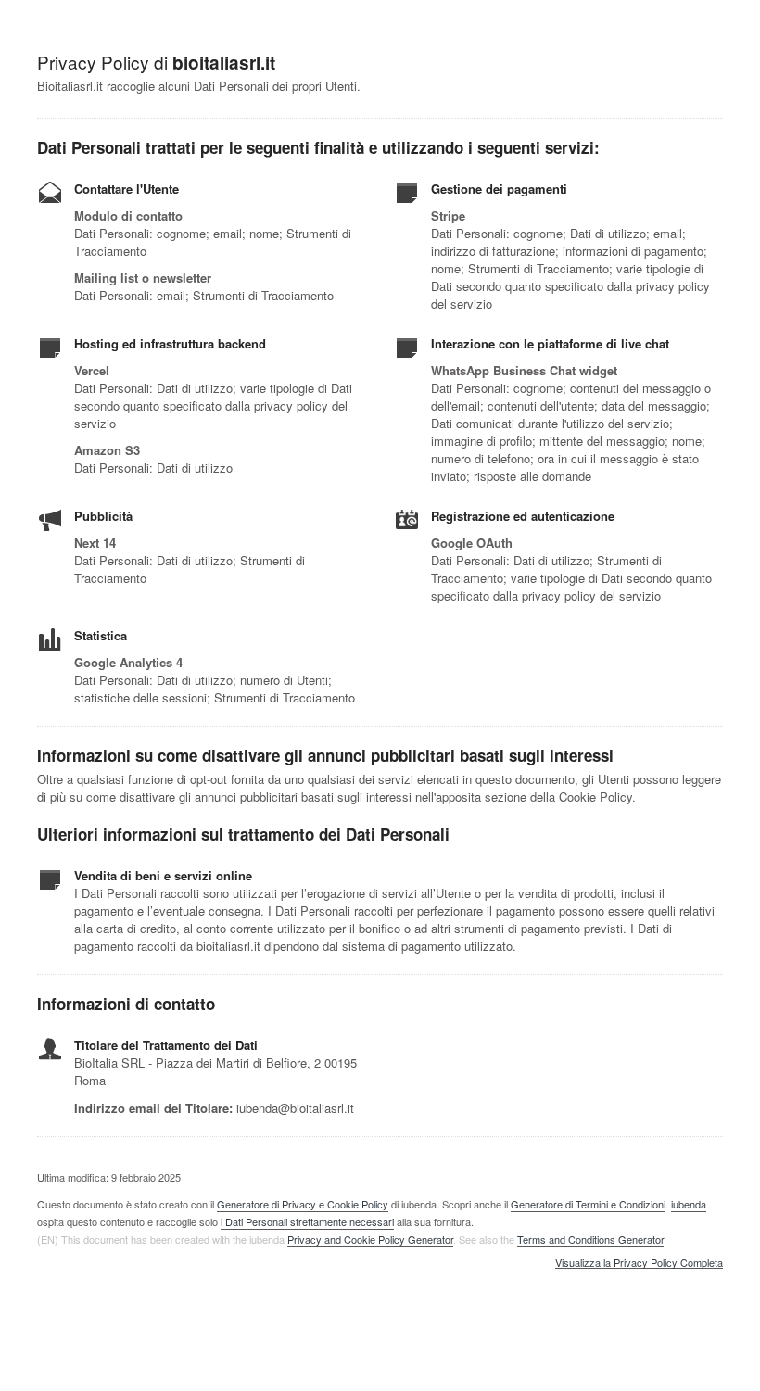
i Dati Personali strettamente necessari (307, 1221)
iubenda (688, 1203)
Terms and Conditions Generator (590, 1239)
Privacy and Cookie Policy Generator (370, 1239)
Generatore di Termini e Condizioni (588, 1203)
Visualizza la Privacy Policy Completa (639, 1263)
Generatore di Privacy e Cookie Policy (302, 1203)
